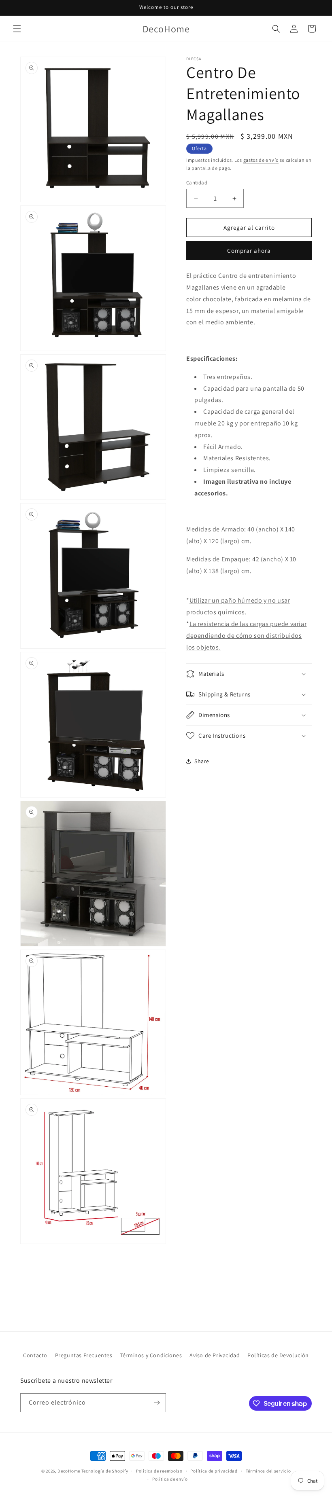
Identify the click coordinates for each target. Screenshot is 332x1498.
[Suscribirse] (157, 1402)
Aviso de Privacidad (214, 1355)
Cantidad (196, 182)
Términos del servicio (268, 1471)
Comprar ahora (249, 250)
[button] (17, 29)
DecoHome (68, 1471)
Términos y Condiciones (151, 1355)
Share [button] (201, 761)
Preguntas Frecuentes (84, 1355)
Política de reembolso (159, 1471)
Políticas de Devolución (278, 1355)
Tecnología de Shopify (104, 1471)
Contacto (35, 1355)
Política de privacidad (213, 1471)
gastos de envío (261, 160)
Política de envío (170, 1479)
